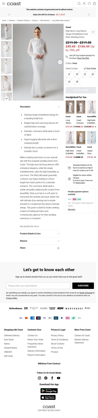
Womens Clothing (23, 20)
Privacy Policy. (11, 298)
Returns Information (36, 355)
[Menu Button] (3, 3)
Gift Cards (8, 356)
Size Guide (9, 339)
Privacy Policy (57, 335)
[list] (38, 62)
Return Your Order (35, 339)
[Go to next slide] (60, 62)
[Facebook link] (52, 378)
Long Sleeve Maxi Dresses (61, 20)
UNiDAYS (8, 352)
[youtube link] (58, 378)
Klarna (7, 343)
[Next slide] (88, 15)
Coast (68, 27)
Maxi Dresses (44, 20)
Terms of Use (57, 347)
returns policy (80, 183)
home (4, 20)
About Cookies (57, 343)
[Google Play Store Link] (49, 390)
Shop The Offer (83, 58)
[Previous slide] (9, 15)
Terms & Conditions (59, 339)
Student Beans (10, 347)
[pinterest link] (45, 378)
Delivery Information (36, 351)
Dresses (35, 20)
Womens (12, 20)
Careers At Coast (82, 335)
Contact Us (33, 335)
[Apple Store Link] (49, 397)
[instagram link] (39, 378)
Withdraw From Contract (49, 363)
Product (54, 352)
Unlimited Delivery (12, 335)
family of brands (85, 293)
